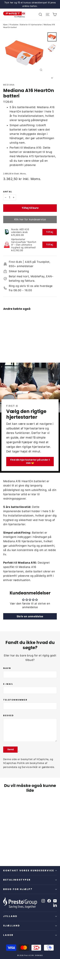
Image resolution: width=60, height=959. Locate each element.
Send (10, 749)
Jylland (10, 916)
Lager (8, 935)
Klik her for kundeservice (30, 219)
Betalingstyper (17, 879)
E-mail (8, 684)
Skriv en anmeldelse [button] (30, 616)
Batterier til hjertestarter (31, 24)
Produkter (14, 24)
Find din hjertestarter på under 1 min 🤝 (30, 461)
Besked (8, 715)
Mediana (9, 85)
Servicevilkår (30, 767)
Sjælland (11, 925)
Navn (7, 668)
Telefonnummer (15, 700)
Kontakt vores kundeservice (28, 870)
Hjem (5, 24)
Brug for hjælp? (17, 889)
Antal (7, 191)
